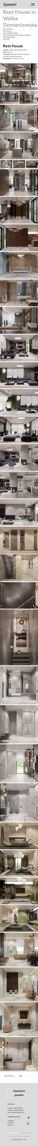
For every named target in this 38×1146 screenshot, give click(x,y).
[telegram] (28, 1118)
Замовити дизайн (19, 1093)
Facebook (11, 1123)
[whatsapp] (28, 1123)
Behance (10, 1125)
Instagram (11, 1120)
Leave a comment (9, 1076)
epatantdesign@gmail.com (16, 1112)
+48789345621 (18, 1108)
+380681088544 (18, 1110)
